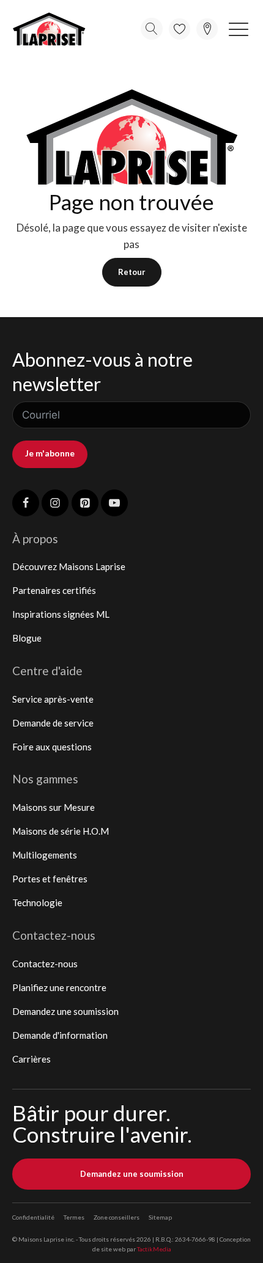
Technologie (37, 902)
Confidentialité (33, 1217)
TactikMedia (154, 1249)
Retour (132, 272)
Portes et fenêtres (49, 878)
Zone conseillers (116, 1217)
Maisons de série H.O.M (60, 831)
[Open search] (151, 28)
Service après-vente (53, 699)
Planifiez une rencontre (59, 987)
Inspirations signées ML (60, 614)
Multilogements (44, 854)
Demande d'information (60, 1035)
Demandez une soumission (65, 1011)
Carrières (31, 1058)
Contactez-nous (45, 963)
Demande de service (53, 722)
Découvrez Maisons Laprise (68, 566)
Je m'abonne (50, 453)
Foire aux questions (52, 746)
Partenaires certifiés (54, 590)
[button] (238, 28)
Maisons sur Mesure (53, 807)
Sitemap (160, 1217)
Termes (74, 1217)
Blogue (27, 637)
